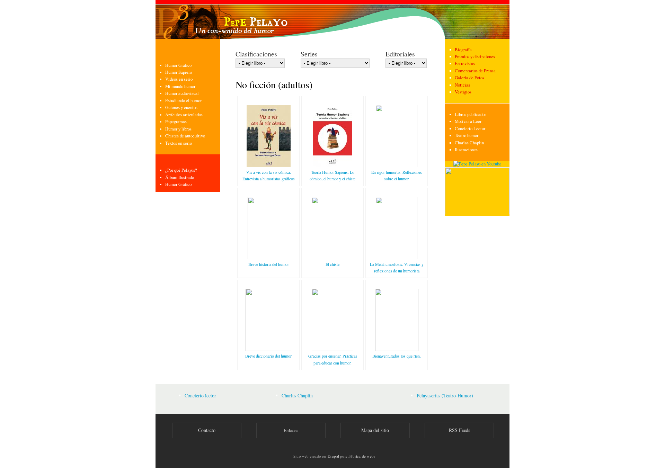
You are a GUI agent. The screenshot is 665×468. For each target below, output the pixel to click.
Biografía (463, 50)
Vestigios (463, 92)
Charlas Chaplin (469, 143)
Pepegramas (176, 122)
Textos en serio (178, 143)
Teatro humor (466, 135)
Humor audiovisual (182, 93)
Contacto (206, 430)
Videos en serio (179, 79)
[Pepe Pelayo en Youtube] (477, 164)
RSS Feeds (459, 430)
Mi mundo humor (180, 86)
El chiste (332, 264)
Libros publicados (470, 114)
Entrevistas (465, 63)
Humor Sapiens (178, 72)
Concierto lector (200, 395)
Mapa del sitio (375, 430)
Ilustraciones (466, 150)
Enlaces (291, 430)
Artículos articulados (184, 115)
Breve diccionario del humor (268, 356)
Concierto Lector (470, 129)
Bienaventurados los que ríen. (396, 356)
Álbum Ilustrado (179, 177)
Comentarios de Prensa (475, 71)
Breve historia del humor (268, 264)
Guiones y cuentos (181, 107)
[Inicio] (332, 19)
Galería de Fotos (469, 78)
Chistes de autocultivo (185, 136)
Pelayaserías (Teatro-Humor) (445, 395)
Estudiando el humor (183, 101)
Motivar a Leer (468, 121)
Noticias (462, 85)
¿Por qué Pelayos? (181, 170)
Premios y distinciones (475, 57)
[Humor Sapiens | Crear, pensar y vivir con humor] (477, 213)
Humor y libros (178, 129)
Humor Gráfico (178, 65)
